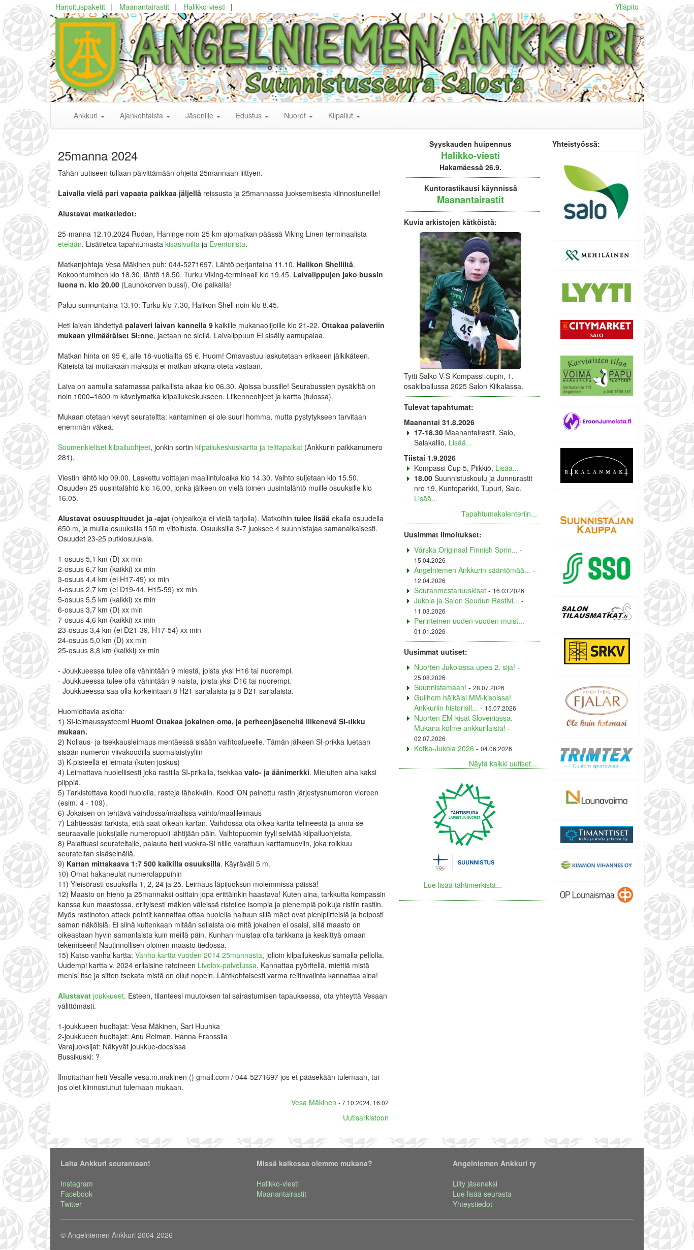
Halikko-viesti (204, 7)
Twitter (71, 1204)
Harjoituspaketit (80, 7)
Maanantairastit (144, 7)
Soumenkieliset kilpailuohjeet (104, 447)
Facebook (76, 1194)
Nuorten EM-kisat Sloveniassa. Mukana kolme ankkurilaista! (463, 723)
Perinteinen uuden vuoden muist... (469, 621)
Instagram (76, 1183)
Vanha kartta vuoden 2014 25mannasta (198, 955)
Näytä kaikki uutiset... (503, 763)
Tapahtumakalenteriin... (499, 513)
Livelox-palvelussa (227, 965)
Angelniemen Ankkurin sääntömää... (472, 570)
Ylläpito (627, 7)
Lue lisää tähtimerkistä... (463, 885)
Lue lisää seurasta (482, 1194)
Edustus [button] (250, 115)
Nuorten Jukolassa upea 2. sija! (464, 667)
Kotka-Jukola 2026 (444, 748)
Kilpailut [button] (341, 115)
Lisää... (460, 442)
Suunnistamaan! (440, 687)
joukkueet (91, 995)
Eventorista (227, 244)
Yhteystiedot (472, 1204)
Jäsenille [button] (200, 115)
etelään (70, 244)
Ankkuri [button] (87, 115)
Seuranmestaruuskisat (450, 590)
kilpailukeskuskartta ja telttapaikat (248, 447)
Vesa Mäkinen (313, 1102)
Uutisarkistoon (366, 1117)
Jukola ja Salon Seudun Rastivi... (466, 600)
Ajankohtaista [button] (142, 115)
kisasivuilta (182, 244)
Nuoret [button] (296, 115)
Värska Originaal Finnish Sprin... (466, 549)
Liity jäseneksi (475, 1183)
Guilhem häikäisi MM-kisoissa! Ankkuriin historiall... (462, 702)
